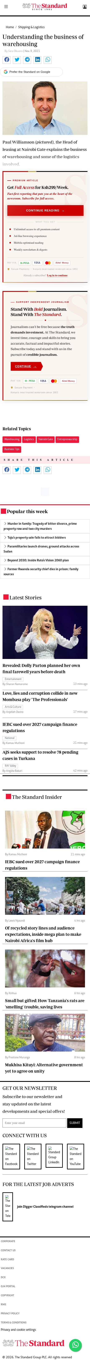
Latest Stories (25, 597)
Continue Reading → (45, 210)
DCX (3, 1277)
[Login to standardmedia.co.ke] (84, 7)
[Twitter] (35, 1156)
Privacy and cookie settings (18, 1330)
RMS (3, 1304)
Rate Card (7, 1259)
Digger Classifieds (35, 1207)
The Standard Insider (37, 797)
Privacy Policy (10, 1313)
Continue (26, 366)
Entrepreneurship (67, 439)
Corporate (8, 1241)
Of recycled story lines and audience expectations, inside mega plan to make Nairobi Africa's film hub (43, 934)
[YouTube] (77, 1156)
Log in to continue (57, 275)
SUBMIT (74, 1123)
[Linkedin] (56, 1156)
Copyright (7, 1295)
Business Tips (11, 449)
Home (10, 27)
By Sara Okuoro (14, 51)
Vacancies (7, 1268)
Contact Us (8, 1250)
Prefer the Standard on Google (29, 71)
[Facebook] (13, 1156)
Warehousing (11, 439)
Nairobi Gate (46, 439)
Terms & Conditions (13, 1322)
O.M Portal (8, 1286)
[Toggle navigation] (6, 7)
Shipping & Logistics (31, 27)
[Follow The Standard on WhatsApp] (75, 1345)
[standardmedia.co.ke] (45, 7)
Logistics (29, 439)
